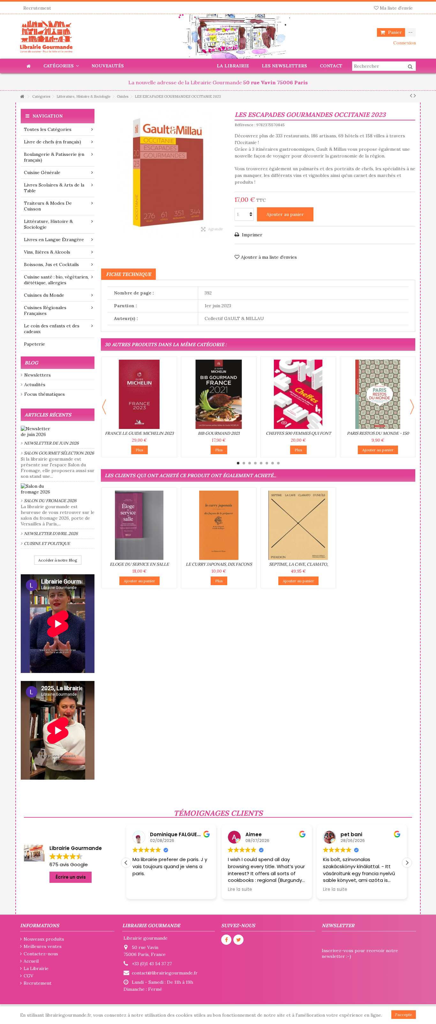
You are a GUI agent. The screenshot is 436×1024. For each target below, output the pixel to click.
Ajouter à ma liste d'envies (269, 257)
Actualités (34, 384)
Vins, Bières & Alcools (47, 252)
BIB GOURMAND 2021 (219, 433)
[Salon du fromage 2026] (57, 489)
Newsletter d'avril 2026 (51, 533)
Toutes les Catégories (47, 129)
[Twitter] (238, 940)
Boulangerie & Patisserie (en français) (54, 157)
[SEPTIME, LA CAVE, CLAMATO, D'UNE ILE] (298, 525)
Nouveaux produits (44, 939)
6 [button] (267, 463)
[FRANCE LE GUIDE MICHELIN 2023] (139, 394)
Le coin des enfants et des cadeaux (51, 328)
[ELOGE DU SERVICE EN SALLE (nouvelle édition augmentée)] (139, 525)
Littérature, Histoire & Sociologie (48, 224)
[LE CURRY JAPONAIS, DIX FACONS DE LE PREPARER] (218, 525)
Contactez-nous (41, 954)
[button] (407, 862)
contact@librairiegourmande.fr (165, 973)
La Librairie (36, 968)
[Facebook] (226, 940)
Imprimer (251, 235)
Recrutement (37, 8)
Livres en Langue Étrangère (54, 239)
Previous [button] (104, 407)
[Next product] (415, 95)
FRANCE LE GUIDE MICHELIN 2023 (139, 433)
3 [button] (249, 463)
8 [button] (278, 463)
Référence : (245, 124)
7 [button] (272, 463)
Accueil (31, 961)
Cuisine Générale (42, 172)
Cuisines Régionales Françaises (45, 310)
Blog (31, 363)
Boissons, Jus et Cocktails (51, 264)
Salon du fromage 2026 (50, 500)
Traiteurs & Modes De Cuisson (48, 206)
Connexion (404, 43)
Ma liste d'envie (396, 8)
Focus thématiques (44, 394)
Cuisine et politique (47, 543)
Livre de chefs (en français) (52, 142)
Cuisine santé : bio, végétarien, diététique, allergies (56, 280)
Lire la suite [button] (144, 889)
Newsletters (37, 375)
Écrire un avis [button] (71, 877)
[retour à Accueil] (22, 97)
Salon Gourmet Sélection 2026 (59, 453)
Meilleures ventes (43, 946)
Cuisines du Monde (44, 295)
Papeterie (34, 344)
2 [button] (244, 463)
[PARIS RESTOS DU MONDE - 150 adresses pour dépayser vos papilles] (377, 394)
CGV (28, 976)
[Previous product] (411, 95)
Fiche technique (128, 274)
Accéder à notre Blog (57, 560)
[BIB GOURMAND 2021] (218, 394)
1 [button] (238, 463)
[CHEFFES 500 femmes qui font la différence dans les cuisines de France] (298, 394)
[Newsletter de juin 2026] (57, 431)
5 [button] (261, 463)
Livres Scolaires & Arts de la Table (54, 188)
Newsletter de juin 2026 (51, 443)
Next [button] (412, 407)
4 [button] (255, 463)
